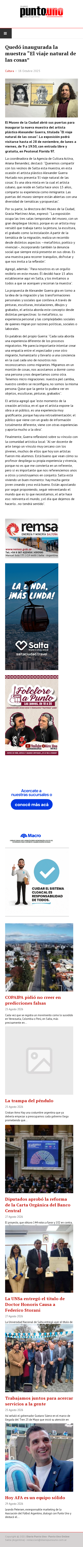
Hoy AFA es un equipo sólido (35, 1497)
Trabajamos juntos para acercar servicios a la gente (39, 1401)
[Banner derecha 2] (31, 616)
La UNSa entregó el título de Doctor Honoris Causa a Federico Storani (35, 1304)
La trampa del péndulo (29, 1101)
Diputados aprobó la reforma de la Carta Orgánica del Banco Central (37, 1204)
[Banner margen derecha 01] (31, 803)
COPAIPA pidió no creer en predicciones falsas (33, 1000)
